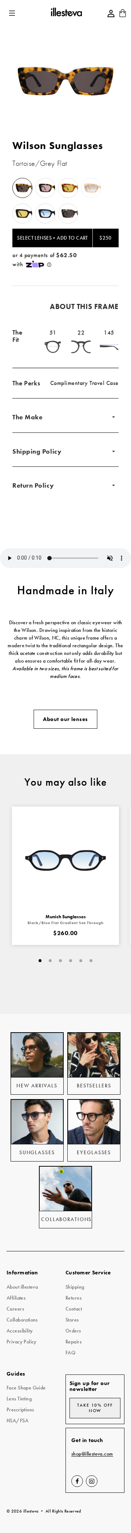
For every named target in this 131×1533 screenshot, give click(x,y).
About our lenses (65, 719)
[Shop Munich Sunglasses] (65, 860)
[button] (13, 13)
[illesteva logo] (66, 13)
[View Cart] (122, 15)
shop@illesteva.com (92, 1454)
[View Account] (111, 13)
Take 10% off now (94, 1408)
